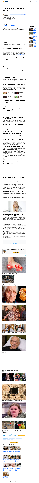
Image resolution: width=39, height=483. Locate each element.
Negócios (17, 438)
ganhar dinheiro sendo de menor (13, 63)
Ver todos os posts (16, 252)
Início (3, 6)
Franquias (10, 438)
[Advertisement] (14, 35)
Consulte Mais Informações (14, 442)
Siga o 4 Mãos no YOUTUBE (21, 435)
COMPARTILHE (23, 14)
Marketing (13, 438)
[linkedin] (15, 435)
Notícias (20, 438)
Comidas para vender (18, 105)
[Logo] (7, 1)
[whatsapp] (4, 435)
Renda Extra (6, 6)
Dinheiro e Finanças (5, 438)
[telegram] (12, 435)
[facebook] (7, 435)
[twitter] (10, 435)
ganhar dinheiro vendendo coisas (20, 54)
